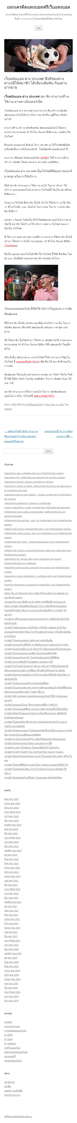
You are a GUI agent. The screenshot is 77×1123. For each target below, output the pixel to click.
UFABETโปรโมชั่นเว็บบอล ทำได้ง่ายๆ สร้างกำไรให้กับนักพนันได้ (36, 666)
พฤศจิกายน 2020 (12, 953)
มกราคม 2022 (11, 893)
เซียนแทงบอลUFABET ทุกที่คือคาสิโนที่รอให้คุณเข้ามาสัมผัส (34, 670)
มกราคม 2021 (11, 944)
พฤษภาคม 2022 (12, 876)
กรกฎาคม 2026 (12, 803)
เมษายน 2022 (11, 880)
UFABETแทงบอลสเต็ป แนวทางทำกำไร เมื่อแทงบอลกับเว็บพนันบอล (37, 649)
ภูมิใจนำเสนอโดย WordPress (18, 1116)
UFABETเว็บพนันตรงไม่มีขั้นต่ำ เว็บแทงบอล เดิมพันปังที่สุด (33, 777)
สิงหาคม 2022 (11, 863)
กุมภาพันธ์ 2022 (12, 889)
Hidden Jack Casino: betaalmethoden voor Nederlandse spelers (37, 528)
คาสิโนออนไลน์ (34, 404)
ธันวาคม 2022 (11, 846)
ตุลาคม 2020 (10, 957)
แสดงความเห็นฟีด (13, 1090)
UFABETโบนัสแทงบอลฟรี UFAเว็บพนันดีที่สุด (26, 683)
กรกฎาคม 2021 (12, 919)
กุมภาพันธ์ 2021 (12, 940)
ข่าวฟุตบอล (10, 1043)
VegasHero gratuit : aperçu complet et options (28, 481)
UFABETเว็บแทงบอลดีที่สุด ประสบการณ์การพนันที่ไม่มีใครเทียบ (36, 709)
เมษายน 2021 (11, 932)
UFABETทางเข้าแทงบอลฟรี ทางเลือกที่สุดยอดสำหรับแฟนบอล (35, 739)
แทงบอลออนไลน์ (12, 1060)
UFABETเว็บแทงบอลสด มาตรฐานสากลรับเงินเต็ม (28, 640)
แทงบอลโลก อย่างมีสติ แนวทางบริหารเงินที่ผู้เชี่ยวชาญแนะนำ (35, 601)
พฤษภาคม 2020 (12, 979)
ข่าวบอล (8, 1039)
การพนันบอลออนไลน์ (15, 1030)
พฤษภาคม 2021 (12, 927)
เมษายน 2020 (11, 983)
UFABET (8, 1022)
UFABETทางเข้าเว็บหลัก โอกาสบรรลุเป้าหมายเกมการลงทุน (33, 751)
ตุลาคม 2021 (10, 906)
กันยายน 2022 (11, 859)
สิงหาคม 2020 (11, 966)
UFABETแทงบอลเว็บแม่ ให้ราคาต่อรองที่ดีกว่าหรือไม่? (31, 704)
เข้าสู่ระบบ (9, 1082)
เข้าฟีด (7, 1086)
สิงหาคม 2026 (11, 799)
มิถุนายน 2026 (11, 807)
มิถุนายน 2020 (11, 974)
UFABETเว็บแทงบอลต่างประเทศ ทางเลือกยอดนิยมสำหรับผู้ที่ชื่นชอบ (38, 687)
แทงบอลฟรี (10, 1056)
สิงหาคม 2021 (11, 914)
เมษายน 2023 (11, 829)
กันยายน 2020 (11, 962)
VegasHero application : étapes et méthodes (27, 503)
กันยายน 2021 (11, 910)
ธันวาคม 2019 (11, 1000)
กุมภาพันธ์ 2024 (12, 812)
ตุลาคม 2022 (10, 854)
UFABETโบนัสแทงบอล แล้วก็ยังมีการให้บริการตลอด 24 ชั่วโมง (35, 627)
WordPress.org (12, 1095)
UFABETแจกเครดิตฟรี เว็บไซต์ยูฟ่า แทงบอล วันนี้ (28, 661)
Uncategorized (12, 1026)
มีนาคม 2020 (11, 987)
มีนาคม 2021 (11, 936)
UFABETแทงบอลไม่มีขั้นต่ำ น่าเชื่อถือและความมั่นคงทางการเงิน (36, 644)
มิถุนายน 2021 (11, 923)
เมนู (38, 27)
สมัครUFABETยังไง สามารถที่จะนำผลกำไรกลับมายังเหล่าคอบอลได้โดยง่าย (21, 436)
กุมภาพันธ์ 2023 (12, 837)
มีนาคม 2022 (11, 884)
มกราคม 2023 (11, 842)
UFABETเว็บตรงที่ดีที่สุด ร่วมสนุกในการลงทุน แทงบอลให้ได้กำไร (36, 764)
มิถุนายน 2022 (11, 872)
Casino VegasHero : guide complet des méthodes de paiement (37, 507)
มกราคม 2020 (11, 996)
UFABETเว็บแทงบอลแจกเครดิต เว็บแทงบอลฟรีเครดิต (30, 653)
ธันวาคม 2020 (11, 949)
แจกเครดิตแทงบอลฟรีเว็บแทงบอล (38, 7)
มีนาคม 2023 (11, 833)
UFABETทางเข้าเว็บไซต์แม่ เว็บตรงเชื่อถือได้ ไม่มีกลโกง (31, 747)
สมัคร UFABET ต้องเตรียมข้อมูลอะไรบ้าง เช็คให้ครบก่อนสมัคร (35, 606)
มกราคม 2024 (11, 816)
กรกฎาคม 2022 (12, 867)
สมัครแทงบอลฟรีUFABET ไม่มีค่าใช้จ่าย (24, 691)
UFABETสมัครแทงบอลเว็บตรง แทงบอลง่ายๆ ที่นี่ (28, 743)
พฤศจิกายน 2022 (12, 850)
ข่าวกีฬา (8, 1035)
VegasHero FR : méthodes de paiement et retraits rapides (34, 477)
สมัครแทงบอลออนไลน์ (15, 1052)
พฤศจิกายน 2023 (12, 824)
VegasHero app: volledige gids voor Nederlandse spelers (34, 473)
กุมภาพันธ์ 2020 (12, 992)
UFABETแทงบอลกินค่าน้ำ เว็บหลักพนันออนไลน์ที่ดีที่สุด (31, 657)
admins (8, 408)
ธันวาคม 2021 (11, 897)
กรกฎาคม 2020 (12, 970)
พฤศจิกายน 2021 (12, 902)
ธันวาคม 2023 (11, 820)
